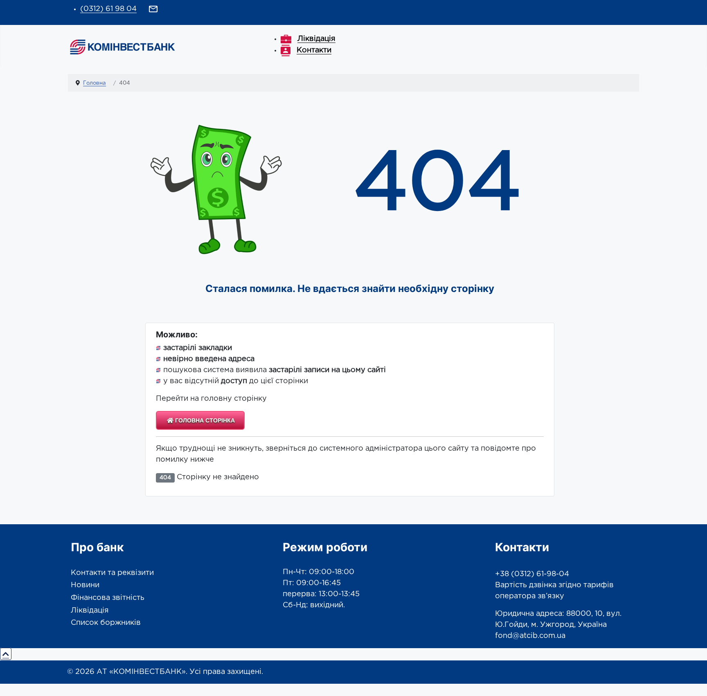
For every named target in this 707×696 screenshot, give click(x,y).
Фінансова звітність (107, 598)
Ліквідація (90, 610)
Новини (85, 585)
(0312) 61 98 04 (108, 9)
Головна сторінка (204, 420)
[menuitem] (308, 39)
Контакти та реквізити (112, 573)
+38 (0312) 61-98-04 (532, 574)
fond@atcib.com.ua (530, 636)
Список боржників (106, 623)
